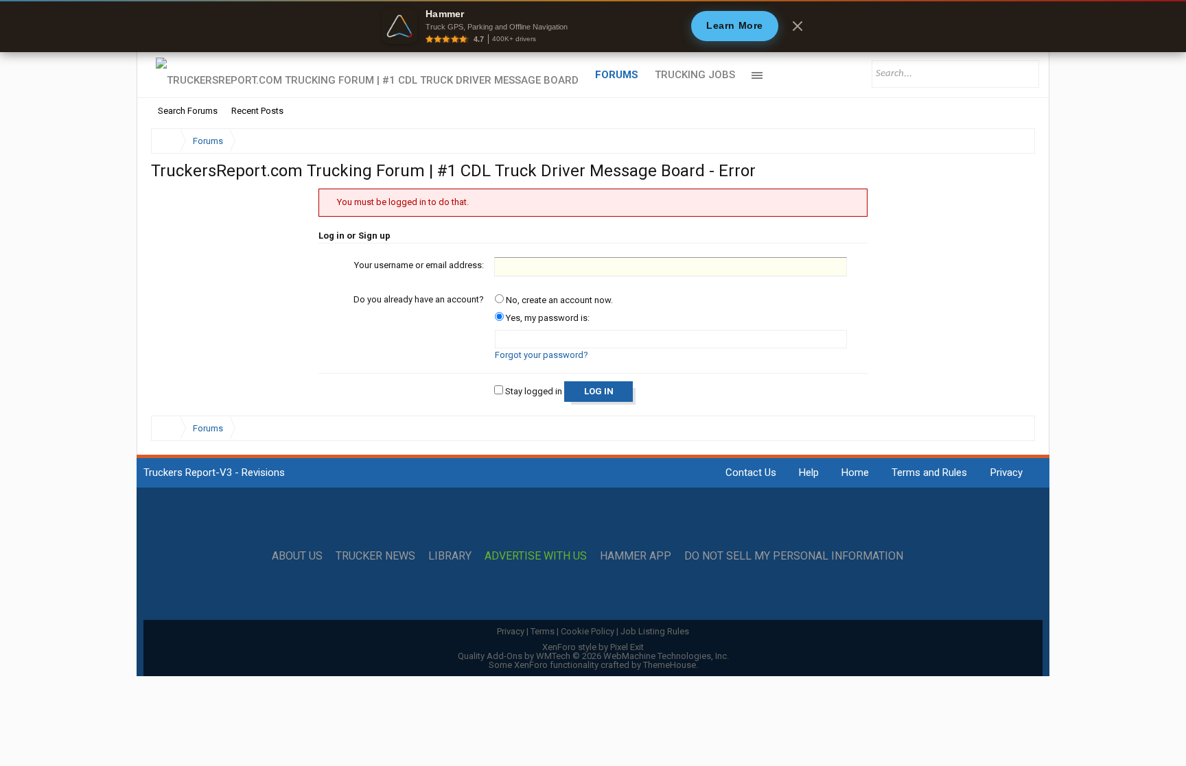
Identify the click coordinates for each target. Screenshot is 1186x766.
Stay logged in (532, 391)
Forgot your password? (541, 355)
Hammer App (635, 556)
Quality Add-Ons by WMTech (593, 656)
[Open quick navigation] (1015, 141)
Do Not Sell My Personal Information (793, 556)
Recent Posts (257, 111)
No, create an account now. (558, 300)
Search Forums (188, 111)
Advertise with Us (536, 556)
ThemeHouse (669, 665)
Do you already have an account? (418, 299)
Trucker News (375, 556)
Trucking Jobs (695, 75)
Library (450, 556)
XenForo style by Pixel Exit (593, 647)
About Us (297, 556)
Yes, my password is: (547, 318)
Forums (616, 75)
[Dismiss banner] (797, 26)
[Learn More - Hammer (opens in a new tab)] (593, 26)
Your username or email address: (419, 265)
